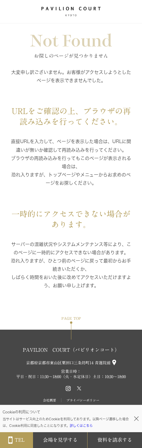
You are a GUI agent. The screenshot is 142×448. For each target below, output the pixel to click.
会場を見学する (60, 439)
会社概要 (49, 400)
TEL (19, 439)
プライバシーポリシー (82, 400)
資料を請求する (114, 439)
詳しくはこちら (81, 425)
